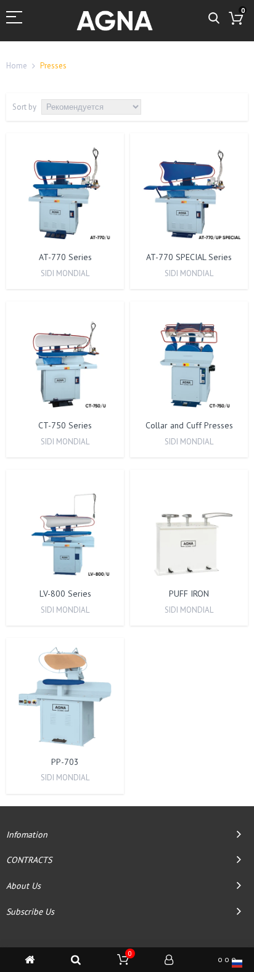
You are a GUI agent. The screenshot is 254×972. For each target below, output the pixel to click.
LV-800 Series (65, 593)
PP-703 (65, 761)
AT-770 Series (65, 257)
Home (16, 65)
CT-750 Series (65, 425)
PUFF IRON (189, 593)
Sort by (24, 107)
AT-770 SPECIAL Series (189, 257)
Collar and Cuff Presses (189, 425)
